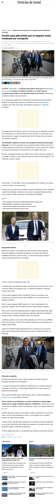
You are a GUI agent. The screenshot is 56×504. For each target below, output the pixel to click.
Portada (4, 30)
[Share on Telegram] (11, 83)
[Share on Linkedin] (16, 83)
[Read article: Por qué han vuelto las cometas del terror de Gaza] (32, 478)
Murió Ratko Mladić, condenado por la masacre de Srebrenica (17, 204)
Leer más (6, 472)
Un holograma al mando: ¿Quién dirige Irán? (45, 482)
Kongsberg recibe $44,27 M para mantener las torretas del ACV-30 (17, 482)
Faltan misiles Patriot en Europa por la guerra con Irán (16, 208)
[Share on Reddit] (14, 83)
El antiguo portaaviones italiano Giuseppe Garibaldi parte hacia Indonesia (17, 494)
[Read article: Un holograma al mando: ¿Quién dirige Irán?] (32, 483)
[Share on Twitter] (5, 83)
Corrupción (9, 436)
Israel (15, 436)
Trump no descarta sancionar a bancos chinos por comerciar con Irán (19, 206)
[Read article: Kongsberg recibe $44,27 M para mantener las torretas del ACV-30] (5, 483)
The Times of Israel (9, 434)
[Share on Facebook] (3, 83)
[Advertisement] (28, 17)
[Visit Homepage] (29, 2)
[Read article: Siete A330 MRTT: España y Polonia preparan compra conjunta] (5, 478)
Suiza (5, 409)
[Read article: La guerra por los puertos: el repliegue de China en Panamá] (32, 489)
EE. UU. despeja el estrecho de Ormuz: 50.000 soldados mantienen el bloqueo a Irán (22, 202)
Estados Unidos (7, 397)
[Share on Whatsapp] (8, 83)
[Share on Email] (19, 83)
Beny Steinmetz (43, 102)
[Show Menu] (2, 2)
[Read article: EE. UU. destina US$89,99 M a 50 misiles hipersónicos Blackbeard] (5, 489)
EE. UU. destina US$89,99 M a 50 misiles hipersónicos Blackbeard (16, 488)
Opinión (32, 455)
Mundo (9, 30)
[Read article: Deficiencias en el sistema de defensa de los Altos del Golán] (41, 450)
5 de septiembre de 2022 (7, 48)
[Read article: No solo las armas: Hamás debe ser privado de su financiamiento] (32, 495)
